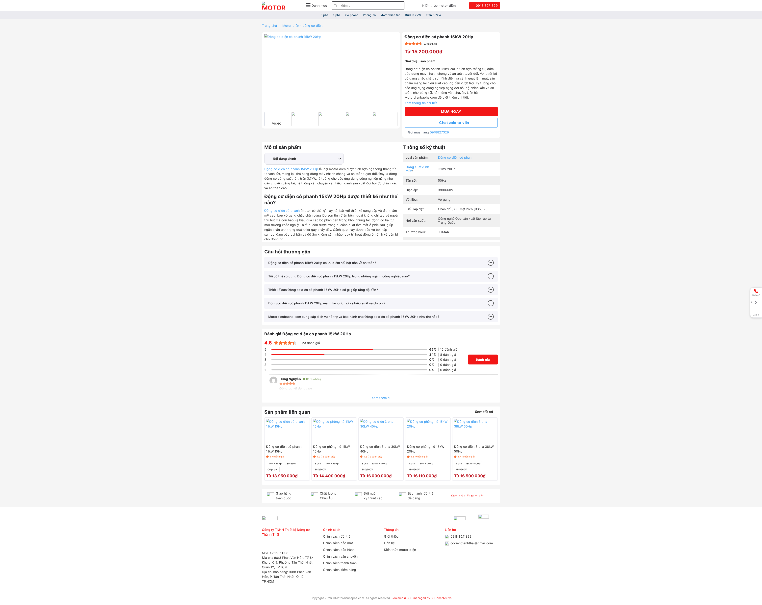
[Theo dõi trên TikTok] (282, 544)
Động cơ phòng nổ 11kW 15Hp (331, 449)
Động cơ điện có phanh (282, 211)
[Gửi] (400, 6)
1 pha (336, 15)
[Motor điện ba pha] (273, 6)
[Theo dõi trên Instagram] (273, 544)
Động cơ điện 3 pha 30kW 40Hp (380, 449)
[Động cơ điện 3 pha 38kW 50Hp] (475, 431)
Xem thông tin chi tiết (421, 103)
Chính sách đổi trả (336, 536)
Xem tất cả (484, 412)
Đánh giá (483, 359)
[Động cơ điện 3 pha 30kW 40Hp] (381, 431)
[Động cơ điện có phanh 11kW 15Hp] (287, 431)
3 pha (324, 15)
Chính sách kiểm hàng (339, 570)
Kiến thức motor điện (439, 6)
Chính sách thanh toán (340, 563)
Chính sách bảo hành (338, 550)
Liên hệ (389, 543)
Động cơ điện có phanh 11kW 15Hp (283, 449)
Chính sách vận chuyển (340, 556)
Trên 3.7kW (434, 15)
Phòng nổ (369, 15)
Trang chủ (269, 26)
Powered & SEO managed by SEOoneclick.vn (421, 598)
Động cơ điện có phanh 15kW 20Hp (291, 169)
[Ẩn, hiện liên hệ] (754, 302)
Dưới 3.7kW (413, 15)
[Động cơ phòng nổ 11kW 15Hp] (334, 431)
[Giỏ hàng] (463, 5)
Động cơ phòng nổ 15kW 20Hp (425, 449)
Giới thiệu (391, 536)
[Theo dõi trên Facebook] (264, 544)
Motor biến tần (390, 15)
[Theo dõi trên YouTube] (301, 544)
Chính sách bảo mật (338, 543)
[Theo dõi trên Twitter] (291, 544)
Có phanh (351, 15)
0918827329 (439, 132)
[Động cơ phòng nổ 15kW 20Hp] (428, 431)
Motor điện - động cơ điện (302, 26)
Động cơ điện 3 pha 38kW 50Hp (474, 449)
